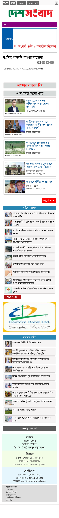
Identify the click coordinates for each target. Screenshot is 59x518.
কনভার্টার (9, 500)
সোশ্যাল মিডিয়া (11, 492)
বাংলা (5, 3)
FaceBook (33, 3)
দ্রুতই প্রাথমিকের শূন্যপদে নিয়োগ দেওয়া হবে (31, 376)
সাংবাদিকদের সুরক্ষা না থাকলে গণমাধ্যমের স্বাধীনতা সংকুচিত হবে (31, 240)
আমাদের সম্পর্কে (11, 487)
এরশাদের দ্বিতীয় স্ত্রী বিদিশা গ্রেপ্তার (26, 342)
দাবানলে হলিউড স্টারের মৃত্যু (39, 181)
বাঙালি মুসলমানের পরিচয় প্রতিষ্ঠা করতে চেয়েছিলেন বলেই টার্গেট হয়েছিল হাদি (29, 352)
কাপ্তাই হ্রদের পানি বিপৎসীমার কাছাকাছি (29, 256)
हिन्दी (13, 3)
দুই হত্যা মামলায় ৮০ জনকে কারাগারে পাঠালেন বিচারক (39, 165)
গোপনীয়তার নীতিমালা (13, 497)
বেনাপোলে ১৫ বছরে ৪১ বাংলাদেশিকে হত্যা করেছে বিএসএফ (38, 146)
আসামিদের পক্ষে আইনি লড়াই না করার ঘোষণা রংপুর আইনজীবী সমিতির (32, 281)
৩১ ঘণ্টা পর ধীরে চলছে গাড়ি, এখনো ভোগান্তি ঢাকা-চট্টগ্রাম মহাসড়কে (32, 249)
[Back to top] (3, 512)
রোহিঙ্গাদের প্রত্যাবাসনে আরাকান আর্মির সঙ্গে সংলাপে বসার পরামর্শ (39, 125)
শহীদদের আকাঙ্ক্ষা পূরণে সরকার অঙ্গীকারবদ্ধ (31, 271)
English (21, 3)
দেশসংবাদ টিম (11, 495)
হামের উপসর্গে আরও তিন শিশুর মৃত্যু (28, 263)
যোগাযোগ (9, 489)
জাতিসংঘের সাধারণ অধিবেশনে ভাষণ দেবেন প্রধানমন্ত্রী (37, 104)
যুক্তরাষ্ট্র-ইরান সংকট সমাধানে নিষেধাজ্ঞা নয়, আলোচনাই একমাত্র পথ (30, 361)
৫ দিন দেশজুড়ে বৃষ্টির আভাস (24, 409)
